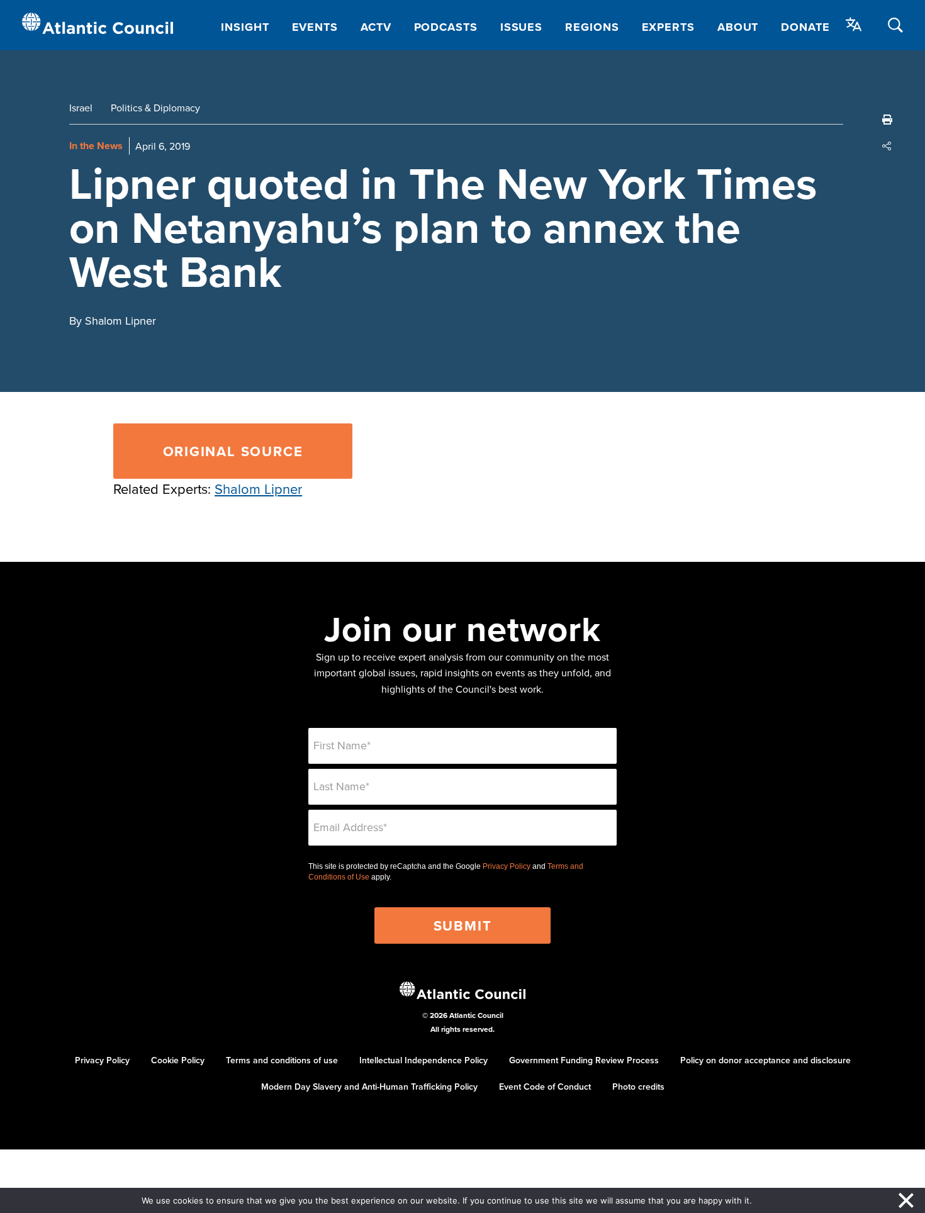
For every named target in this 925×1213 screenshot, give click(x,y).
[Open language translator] (854, 24)
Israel (80, 108)
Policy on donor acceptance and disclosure (765, 1060)
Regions (592, 27)
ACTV (376, 27)
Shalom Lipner (258, 488)
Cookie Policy (178, 1060)
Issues (521, 27)
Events (315, 27)
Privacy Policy (506, 866)
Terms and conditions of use (282, 1060)
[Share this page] (887, 146)
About (738, 27)
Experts (668, 27)
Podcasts (446, 27)
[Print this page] (887, 119)
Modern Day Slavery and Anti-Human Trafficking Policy (369, 1086)
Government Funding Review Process (584, 1060)
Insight (245, 27)
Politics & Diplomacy (155, 108)
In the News (96, 145)
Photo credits (638, 1086)
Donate (805, 27)
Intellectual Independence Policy (423, 1060)
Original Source (233, 451)
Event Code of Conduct (545, 1086)
